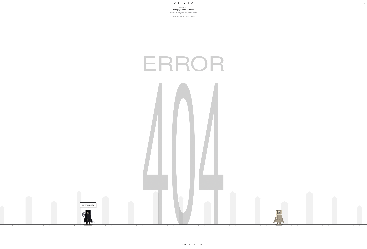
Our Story (41, 3)
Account (354, 3)
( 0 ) (363, 3)
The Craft (23, 3)
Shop (3, 3)
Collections (12, 3)
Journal (32, 3)
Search (347, 3)
